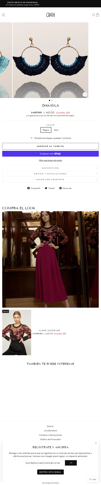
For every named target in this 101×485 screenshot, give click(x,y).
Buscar (50, 426)
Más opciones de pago (50, 160)
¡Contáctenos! (50, 430)
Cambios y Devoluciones (50, 435)
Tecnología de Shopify (50, 483)
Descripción (50, 168)
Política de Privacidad (50, 439)
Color (50, 125)
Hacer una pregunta (50, 179)
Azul (56, 129)
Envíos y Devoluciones (50, 174)
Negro (46, 129)
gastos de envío (36, 115)
